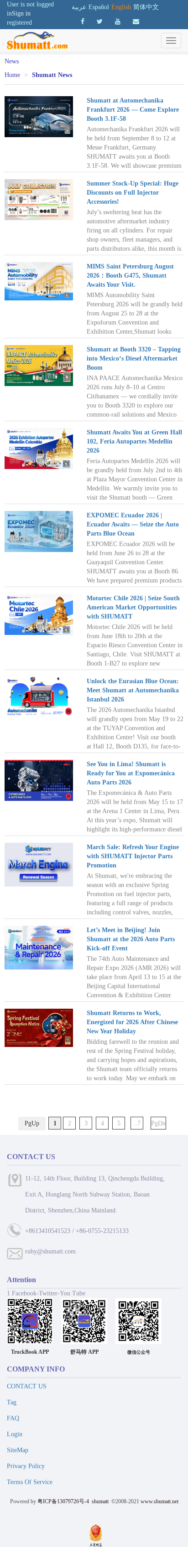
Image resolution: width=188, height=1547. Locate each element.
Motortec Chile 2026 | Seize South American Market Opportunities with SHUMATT (133, 607)
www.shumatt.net (159, 1501)
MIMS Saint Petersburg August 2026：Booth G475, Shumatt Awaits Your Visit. (130, 275)
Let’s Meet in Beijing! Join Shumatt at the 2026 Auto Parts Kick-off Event (131, 939)
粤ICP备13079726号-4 (63, 1501)
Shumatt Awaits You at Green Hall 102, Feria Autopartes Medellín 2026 (134, 441)
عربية (79, 7)
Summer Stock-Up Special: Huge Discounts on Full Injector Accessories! (132, 192)
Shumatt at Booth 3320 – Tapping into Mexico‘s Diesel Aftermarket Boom (134, 358)
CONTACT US (27, 1386)
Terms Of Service (29, 1482)
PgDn (158, 1123)
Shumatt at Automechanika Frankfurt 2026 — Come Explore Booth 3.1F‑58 (133, 109)
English (121, 7)
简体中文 (146, 7)
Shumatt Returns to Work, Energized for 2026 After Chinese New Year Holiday (132, 1022)
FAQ (13, 1418)
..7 (137, 1123)
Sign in (21, 13)
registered (19, 22)
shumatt (101, 1501)
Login (14, 1434)
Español (99, 7)
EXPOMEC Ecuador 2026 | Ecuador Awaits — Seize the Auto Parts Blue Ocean (133, 524)
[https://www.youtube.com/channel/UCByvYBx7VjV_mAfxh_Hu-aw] (82, 21)
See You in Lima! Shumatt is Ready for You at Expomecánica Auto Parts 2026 (131, 773)
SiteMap (17, 1450)
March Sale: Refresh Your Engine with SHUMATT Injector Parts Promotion (133, 856)
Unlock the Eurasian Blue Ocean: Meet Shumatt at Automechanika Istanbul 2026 (133, 690)
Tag (11, 1402)
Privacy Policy (26, 1466)
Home (12, 75)
